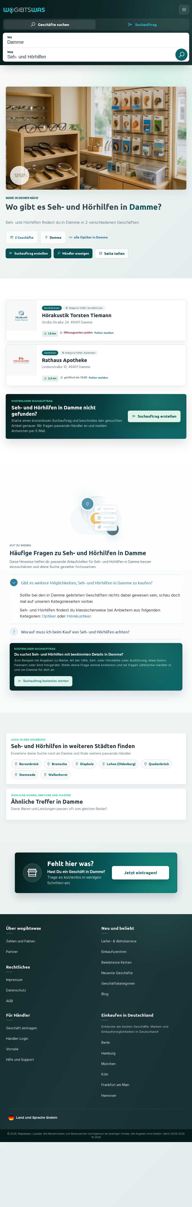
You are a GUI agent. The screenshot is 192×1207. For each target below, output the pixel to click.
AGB (9, 1001)
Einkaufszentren (113, 952)
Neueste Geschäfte (117, 973)
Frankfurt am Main (115, 1085)
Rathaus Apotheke (64, 360)
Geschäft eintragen (21, 1028)
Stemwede (27, 774)
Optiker (49, 616)
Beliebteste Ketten (116, 962)
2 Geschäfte (24, 237)
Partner (12, 952)
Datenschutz (16, 990)
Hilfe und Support (20, 1059)
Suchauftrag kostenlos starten (46, 681)
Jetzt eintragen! (140, 872)
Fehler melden (104, 332)
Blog (104, 994)
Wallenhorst (57, 774)
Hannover (108, 1095)
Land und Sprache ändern (36, 1117)
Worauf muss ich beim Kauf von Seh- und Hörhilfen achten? (75, 631)
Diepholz (87, 764)
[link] (96, 320)
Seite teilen (114, 253)
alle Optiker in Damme (91, 237)
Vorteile (12, 1049)
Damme (143, 207)
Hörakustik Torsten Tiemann (76, 315)
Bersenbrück (29, 764)
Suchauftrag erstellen (31, 253)
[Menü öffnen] (184, 9)
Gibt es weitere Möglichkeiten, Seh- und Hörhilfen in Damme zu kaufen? (86, 582)
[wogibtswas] (24, 10)
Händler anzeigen (75, 253)
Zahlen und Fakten (20, 941)
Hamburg (108, 1053)
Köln (104, 1074)
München (108, 1064)
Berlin (105, 1042)
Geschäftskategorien (118, 983)
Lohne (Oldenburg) (121, 764)
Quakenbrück (159, 764)
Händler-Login (17, 1038)
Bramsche (59, 764)
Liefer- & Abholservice (119, 941)
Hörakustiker (79, 616)
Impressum (14, 980)
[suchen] (181, 55)
